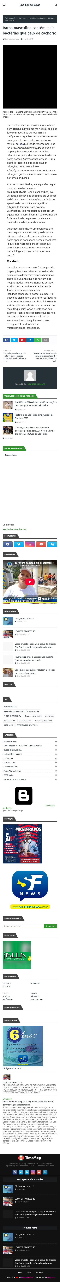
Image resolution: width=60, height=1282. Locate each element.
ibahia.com (49, 716)
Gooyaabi (51, 1277)
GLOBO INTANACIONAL (12, 716)
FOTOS (5, 993)
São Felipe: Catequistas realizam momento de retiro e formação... (35, 671)
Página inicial (10, 18)
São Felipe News (30, 5)
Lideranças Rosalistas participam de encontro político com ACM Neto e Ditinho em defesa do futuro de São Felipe (35, 430)
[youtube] (41, 544)
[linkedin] (45, 1172)
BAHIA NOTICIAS (10, 707)
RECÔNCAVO (8, 999)
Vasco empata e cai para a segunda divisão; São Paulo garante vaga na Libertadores (35, 645)
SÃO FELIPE (35, 996)
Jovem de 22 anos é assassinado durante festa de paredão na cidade (34, 658)
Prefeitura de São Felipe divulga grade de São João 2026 (34, 416)
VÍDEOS (34, 993)
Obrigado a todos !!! (24, 618)
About (29, 1273)
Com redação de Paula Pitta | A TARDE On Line (21, 711)
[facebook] (8, 544)
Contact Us (39, 1273)
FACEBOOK (7, 983)
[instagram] (30, 544)
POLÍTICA (6, 996)
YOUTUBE (7, 986)
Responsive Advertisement (15, 529)
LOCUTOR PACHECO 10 (25, 631)
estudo (20, 143)
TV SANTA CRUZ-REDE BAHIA (27, 725)
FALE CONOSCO (37, 999)
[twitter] (19, 544)
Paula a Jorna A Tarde (43, 721)
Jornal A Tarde (9, 721)
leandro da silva (25, 721)
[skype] (52, 544)
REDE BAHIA (8, 725)
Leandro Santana (12, 39)
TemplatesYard (27, 1277)
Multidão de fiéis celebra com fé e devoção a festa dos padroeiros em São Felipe (36, 404)
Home (20, 1273)
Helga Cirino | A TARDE (33, 716)
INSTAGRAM (35, 983)
